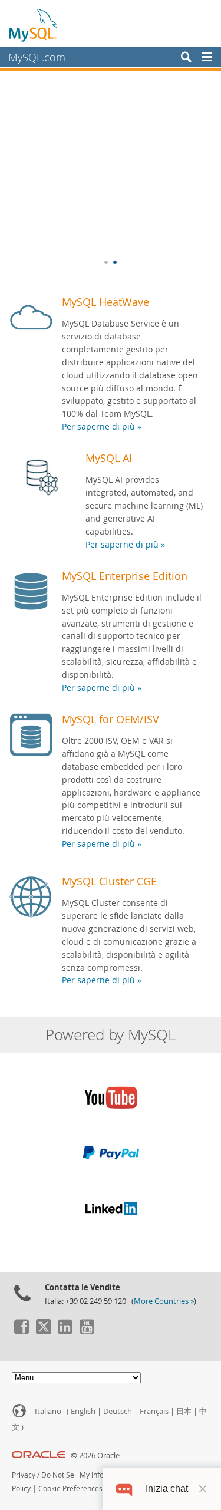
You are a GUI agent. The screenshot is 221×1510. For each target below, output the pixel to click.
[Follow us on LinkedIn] (64, 1331)
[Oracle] (38, 1455)
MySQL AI (108, 458)
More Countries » (164, 1301)
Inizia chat (167, 1488)
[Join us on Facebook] (21, 1331)
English (83, 1411)
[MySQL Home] (33, 24)
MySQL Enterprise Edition (124, 576)
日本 (184, 1411)
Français (154, 1411)
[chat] (124, 1488)
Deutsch (117, 1411)
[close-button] (202, 1488)
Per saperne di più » (101, 426)
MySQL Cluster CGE (109, 881)
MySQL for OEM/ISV (110, 719)
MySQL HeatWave (105, 302)
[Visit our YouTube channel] (86, 1331)
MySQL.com (36, 57)
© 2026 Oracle (95, 1455)
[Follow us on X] (43, 1331)
